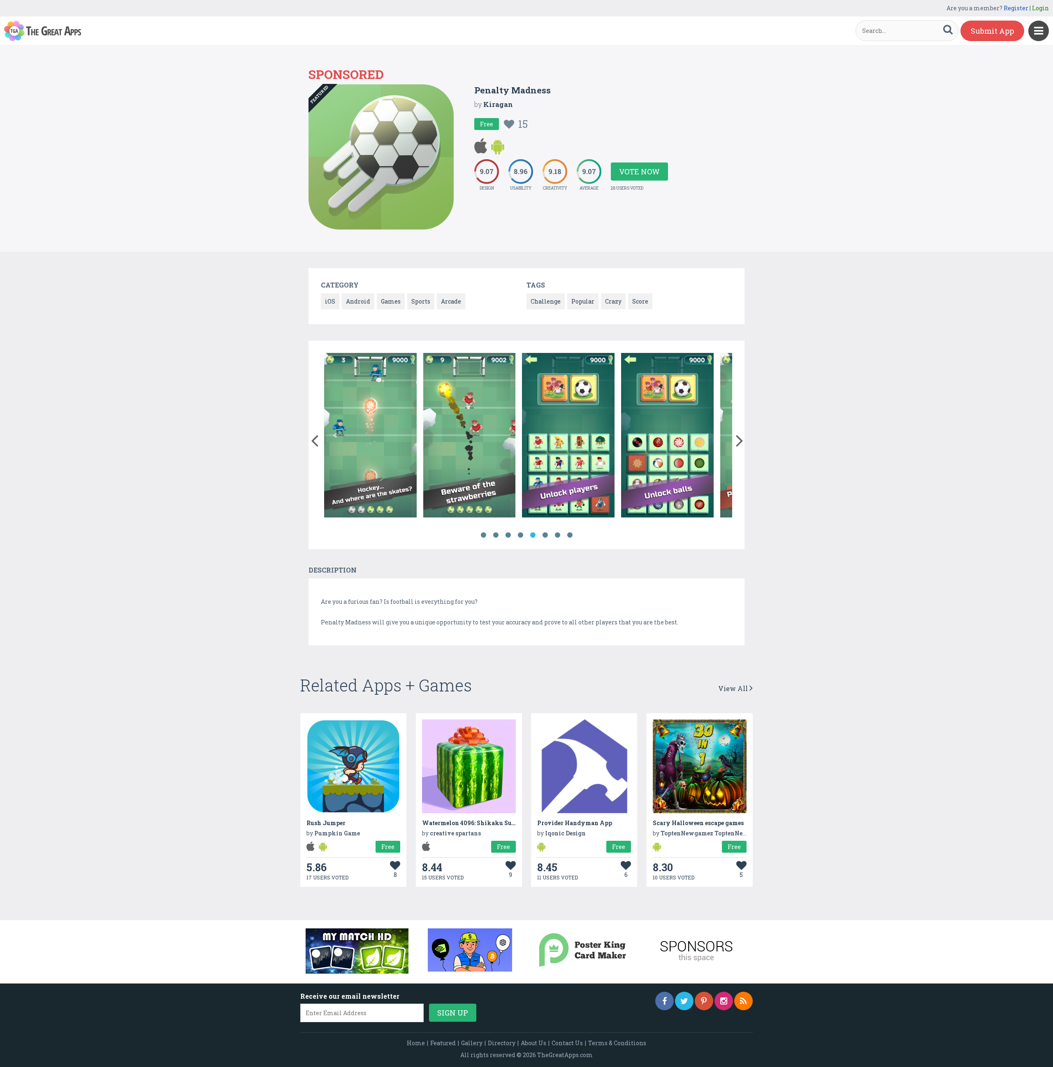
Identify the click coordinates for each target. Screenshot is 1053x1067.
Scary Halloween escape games (698, 823)
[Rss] (743, 1001)
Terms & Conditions (617, 1043)
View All (733, 688)
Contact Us (567, 1043)
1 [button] (483, 535)
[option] (370, 436)
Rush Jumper (326, 823)
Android (358, 301)
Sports (420, 301)
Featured (443, 1043)
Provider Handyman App (574, 823)
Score (640, 301)
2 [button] (496, 535)
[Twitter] (684, 1001)
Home (416, 1043)
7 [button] (557, 535)
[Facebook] (664, 1001)
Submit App (992, 31)
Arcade (451, 301)
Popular (582, 301)
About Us (533, 1043)
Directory (501, 1043)
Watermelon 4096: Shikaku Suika (472, 823)
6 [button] (545, 535)
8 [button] (570, 535)
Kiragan (498, 104)
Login (1040, 8)
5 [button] (533, 535)
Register (1016, 8)
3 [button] (508, 535)
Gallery (471, 1043)
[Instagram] (723, 1001)
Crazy (613, 301)
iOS (330, 301)
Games (391, 301)
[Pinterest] (704, 1001)
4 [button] (520, 535)
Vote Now (639, 171)
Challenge (546, 301)
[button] (314, 439)
